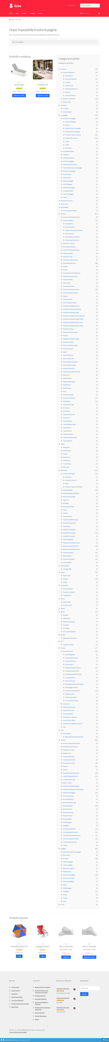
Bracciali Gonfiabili (68, 506)
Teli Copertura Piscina (71, 700)
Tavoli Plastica (67, 431)
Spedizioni (14, 994)
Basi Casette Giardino (69, 247)
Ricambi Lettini (67, 809)
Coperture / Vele (68, 256)
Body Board (66, 447)
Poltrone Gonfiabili (69, 559)
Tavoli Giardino (67, 421)
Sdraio (65, 885)
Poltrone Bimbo (68, 589)
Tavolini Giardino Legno (70, 437)
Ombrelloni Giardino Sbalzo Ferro (73, 322)
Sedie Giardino (67, 378)
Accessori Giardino (68, 220)
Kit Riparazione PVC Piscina (73, 674)
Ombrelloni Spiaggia (69, 793)
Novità (63, 608)
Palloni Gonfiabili (68, 552)
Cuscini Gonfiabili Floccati (70, 520)
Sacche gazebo (67, 819)
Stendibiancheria (68, 191)
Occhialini (66, 625)
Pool (62, 730)
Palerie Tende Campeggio (72, 131)
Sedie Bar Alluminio (68, 368)
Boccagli (65, 615)
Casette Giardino (68, 253)
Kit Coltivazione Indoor (70, 210)
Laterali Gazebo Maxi (69, 779)
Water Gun (66, 467)
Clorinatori (66, 704)
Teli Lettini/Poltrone (69, 829)
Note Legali (14, 1007)
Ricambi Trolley (67, 816)
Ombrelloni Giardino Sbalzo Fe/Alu (73, 319)
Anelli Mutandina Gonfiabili (71, 493)
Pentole (65, 579)
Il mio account (71, 5)
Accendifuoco (69, 76)
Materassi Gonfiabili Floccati (71, 543)
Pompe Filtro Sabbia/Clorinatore (72, 723)
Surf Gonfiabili (67, 562)
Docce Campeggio (70, 122)
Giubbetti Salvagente (69, 529)
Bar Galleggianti (70, 654)
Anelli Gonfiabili (68, 490)
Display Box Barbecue (71, 89)
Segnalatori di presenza (70, 638)
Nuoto (63, 612)
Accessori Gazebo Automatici (71, 217)
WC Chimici (68, 148)
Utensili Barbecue (70, 95)
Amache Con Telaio (68, 243)
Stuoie (65, 894)
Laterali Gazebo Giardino (70, 293)
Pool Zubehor (67, 733)
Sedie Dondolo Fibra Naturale (71, 372)
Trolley (65, 845)
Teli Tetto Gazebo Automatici (71, 835)
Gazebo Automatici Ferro (70, 276)
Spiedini (67, 92)
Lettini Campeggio (68, 161)
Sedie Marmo (67, 385)
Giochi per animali (68, 645)
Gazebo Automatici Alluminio (71, 273)
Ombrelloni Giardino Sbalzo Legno (73, 326)
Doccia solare (69, 664)
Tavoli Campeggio (68, 194)
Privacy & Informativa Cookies (20, 1004)
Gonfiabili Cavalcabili (69, 533)
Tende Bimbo (67, 595)
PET (62, 641)
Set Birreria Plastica (69, 398)
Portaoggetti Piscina (71, 687)
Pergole (65, 335)
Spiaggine (66, 825)
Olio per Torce (69, 233)
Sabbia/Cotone (69, 694)
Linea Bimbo (64, 585)
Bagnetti (65, 500)
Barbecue (63, 69)
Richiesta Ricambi (40, 996)
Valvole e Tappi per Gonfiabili (73, 487)
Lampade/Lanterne (68, 158)
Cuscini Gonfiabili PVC (69, 523)
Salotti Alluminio (68, 355)
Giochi (63, 444)
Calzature (64, 105)
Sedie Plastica (67, 388)
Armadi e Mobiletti (68, 151)
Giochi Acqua (66, 450)
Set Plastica (66, 411)
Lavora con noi (15, 990)
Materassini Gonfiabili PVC (71, 546)
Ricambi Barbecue (68, 799)
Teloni (67, 141)
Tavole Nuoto (67, 464)
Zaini (64, 901)
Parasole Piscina (70, 681)
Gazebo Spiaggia (68, 862)
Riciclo (37, 1019)
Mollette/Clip (67, 871)
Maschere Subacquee (69, 622)
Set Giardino (66, 401)
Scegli (19, 956)
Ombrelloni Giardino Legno (71, 312)
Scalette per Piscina (71, 697)
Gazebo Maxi (66, 283)
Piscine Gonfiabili (68, 714)
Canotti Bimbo (67, 516)
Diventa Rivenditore (41, 1016)
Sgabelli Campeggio (69, 187)
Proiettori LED (67, 605)
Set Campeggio (67, 184)
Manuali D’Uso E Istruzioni (42, 987)
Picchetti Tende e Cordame (73, 135)
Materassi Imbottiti (69, 868)
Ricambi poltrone (68, 812)
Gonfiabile (64, 470)
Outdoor (63, 635)
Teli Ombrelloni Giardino (70, 832)
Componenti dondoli (69, 760)
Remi (66, 483)
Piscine (63, 648)
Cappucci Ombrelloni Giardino (74, 230)
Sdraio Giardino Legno (69, 365)
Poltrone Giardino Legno (70, 345)
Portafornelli (67, 174)
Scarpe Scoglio (67, 112)
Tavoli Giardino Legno (69, 424)
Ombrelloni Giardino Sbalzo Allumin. (73, 316)
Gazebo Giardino (68, 279)
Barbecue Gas (67, 102)
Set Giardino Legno (68, 404)
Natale (63, 598)
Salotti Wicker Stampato (70, 362)
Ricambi (63, 740)
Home (11, 13)
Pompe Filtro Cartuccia (70, 717)
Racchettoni (66, 457)
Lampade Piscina (70, 677)
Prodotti (24, 13)
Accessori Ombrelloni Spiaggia (72, 852)
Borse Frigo (66, 855)
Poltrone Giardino (68, 342)
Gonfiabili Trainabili (69, 536)
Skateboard (66, 460)
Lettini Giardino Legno (69, 302)
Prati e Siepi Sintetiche (72, 240)
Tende (67, 145)
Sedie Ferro (66, 375)
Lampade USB (67, 569)
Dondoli (65, 266)
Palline (65, 454)
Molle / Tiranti (67, 783)
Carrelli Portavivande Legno (71, 250)
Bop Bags (66, 503)
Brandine (65, 858)
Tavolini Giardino (68, 434)
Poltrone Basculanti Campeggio (72, 168)
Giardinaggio (64, 207)
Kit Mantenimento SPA (72, 671)
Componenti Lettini (69, 763)
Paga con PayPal (39, 1013)
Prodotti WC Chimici (71, 138)
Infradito (65, 108)
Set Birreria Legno (68, 395)
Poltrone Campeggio (69, 171)
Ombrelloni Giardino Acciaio (71, 306)
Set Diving (66, 628)
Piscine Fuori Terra (68, 710)
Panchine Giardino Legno (70, 332)
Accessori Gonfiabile (69, 474)
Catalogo (32, 13)
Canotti (65, 513)
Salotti (65, 352)
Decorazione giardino (69, 263)
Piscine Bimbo (67, 556)
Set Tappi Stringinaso (69, 631)
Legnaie (65, 296)
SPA (64, 727)
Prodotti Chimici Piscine (72, 691)
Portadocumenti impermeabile (74, 684)
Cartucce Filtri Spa (70, 661)
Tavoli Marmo (67, 427)
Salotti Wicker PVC (68, 358)
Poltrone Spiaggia (68, 881)
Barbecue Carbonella (69, 99)
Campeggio (64, 115)
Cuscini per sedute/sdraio (70, 260)
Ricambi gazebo (67, 806)
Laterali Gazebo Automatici (71, 289)
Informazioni (15, 987)
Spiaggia (63, 848)
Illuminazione (65, 566)
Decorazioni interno (67, 201)
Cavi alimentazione (68, 756)
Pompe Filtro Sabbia (69, 720)
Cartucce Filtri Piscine (71, 658)
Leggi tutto (66, 957)
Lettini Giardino (67, 299)
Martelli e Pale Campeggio (73, 128)
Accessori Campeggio (69, 118)
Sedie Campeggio (68, 181)
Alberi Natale (67, 602)
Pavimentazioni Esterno (72, 237)
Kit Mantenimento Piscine (73, 668)
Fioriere (65, 270)
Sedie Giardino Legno (69, 381)
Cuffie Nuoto (66, 618)
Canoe (65, 510)
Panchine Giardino (68, 329)
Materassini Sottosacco (70, 164)
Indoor (63, 572)
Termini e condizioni (17, 1000)
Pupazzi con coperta (69, 592)
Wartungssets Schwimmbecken (74, 737)
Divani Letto (64, 204)
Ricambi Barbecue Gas (69, 802)
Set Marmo (66, 408)
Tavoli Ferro (66, 418)
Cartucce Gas (69, 85)
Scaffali (65, 582)
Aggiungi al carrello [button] (19, 95)
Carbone (67, 82)
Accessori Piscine (68, 651)
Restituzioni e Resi (16, 997)
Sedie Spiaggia (67, 822)
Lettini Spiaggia (67, 865)
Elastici (67, 125)
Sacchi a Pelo (67, 178)
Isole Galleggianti (68, 539)
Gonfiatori (68, 477)
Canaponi (66, 154)
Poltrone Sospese (68, 349)
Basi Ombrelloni (70, 227)
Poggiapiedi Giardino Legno (71, 339)
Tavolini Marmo (67, 441)
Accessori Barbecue (68, 72)
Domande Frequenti (40, 999)
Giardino (63, 214)
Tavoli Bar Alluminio (69, 414)
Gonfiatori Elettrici (71, 480)
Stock (62, 904)
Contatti (40, 13)
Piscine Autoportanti (69, 707)
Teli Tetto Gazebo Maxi (70, 842)
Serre (64, 391)
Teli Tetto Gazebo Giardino (71, 839)
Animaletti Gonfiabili (69, 497)
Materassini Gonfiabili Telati (71, 549)
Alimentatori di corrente (70, 747)
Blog (17, 13)
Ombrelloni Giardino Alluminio (72, 309)
